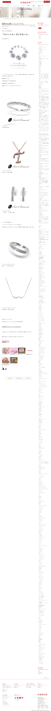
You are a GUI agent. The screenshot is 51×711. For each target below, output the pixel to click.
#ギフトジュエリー (42, 279)
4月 (39, 493)
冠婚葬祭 (40, 658)
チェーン (40, 585)
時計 (39, 259)
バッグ (40, 629)
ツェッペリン (41, 364)
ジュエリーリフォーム (16, 6)
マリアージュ (41, 209)
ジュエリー (8, 6)
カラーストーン (41, 248)
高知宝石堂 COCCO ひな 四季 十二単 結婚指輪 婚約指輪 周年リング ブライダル (44, 104)
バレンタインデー (42, 501)
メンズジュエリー (42, 448)
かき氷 (40, 610)
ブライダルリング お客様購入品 (44, 462)
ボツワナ (40, 654)
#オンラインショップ (42, 302)
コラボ (40, 311)
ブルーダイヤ (41, 359)
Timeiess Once (41, 467)
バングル (40, 450)
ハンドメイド (41, 557)
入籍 (39, 523)
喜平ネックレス (41, 307)
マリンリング (41, 401)
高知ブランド (41, 634)
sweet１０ (40, 497)
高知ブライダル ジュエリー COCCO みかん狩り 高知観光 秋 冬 (44, 152)
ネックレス (40, 591)
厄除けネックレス (42, 264)
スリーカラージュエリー (43, 244)
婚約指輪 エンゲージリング (43, 602)
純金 (39, 344)
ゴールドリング (41, 299)
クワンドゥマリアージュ (43, 600)
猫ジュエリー (41, 53)
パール (40, 543)
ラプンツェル (41, 442)
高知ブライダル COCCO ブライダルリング (44, 146)
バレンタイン (41, 515)
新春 (39, 531)
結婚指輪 (40, 621)
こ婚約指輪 (40, 172)
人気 (39, 368)
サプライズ (40, 423)
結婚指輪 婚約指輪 (42, 242)
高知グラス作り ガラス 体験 (44, 168)
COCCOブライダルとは (6, 685)
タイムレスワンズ (42, 348)
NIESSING (40, 421)
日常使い (40, 64)
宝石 (39, 504)
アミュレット (41, 519)
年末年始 (40, 535)
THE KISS (40, 274)
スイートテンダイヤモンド (43, 386)
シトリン (40, 418)
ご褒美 (40, 309)
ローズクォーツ (41, 188)
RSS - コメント (40, 673)
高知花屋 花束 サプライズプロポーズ (44, 59)
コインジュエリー (42, 320)
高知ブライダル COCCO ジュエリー (44, 170)
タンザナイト (41, 562)
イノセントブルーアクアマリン (44, 488)
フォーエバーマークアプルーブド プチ (44, 474)
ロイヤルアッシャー (42, 648)
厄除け (40, 457)
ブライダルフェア (42, 647)
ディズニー (40, 628)
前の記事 (10, 378)
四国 (39, 362)
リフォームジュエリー (42, 49)
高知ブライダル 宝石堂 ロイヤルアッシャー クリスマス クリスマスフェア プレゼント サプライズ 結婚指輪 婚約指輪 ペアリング (44, 123)
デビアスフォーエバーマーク (43, 373)
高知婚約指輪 (41, 257)
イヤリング (40, 573)
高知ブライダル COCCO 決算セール (44, 161)
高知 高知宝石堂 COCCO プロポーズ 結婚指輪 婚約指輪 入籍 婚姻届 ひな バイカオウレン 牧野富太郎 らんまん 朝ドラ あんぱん (44, 99)
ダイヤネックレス (42, 352)
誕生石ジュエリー (42, 447)
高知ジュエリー (41, 230)
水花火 (40, 52)
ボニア (40, 630)
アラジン (40, 623)
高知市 (40, 374)
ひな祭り (40, 511)
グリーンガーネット (42, 518)
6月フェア (40, 466)
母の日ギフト (41, 329)
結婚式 (40, 409)
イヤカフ (40, 305)
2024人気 (40, 252)
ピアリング (40, 304)
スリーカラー (41, 245)
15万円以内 (41, 357)
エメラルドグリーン (42, 485)
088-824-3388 (40, 1)
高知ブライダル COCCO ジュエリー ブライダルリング (44, 193)
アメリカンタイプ (42, 558)
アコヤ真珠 (40, 410)
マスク (40, 335)
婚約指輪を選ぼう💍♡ (13, 354)
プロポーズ (40, 659)
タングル (40, 443)
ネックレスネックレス (42, 525)
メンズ (40, 250)
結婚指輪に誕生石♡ (29, 354)
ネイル (40, 512)
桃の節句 (40, 253)
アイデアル (40, 662)
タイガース (40, 314)
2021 (40, 425)
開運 (39, 411)
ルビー (40, 590)
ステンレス (40, 398)
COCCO (40, 568)
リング (40, 616)
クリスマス (40, 526)
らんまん (40, 212)
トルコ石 (40, 455)
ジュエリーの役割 (42, 367)
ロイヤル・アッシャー (42, 486)
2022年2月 (40, 402)
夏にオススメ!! (20, 354)
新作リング (40, 635)
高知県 (40, 516)
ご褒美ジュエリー (42, 276)
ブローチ (40, 388)
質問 (39, 361)
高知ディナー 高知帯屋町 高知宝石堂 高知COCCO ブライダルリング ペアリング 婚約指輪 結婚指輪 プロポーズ (44, 117)
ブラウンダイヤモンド (42, 524)
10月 (39, 438)
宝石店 (40, 433)
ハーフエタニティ (42, 476)
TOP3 (40, 369)
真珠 (39, 607)
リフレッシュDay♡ (13, 363)
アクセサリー (41, 481)
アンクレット (41, 582)
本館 (39, 569)
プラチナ (40, 377)
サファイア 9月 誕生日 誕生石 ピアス (43, 94)
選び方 (40, 472)
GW (39, 480)
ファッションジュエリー (43, 505)
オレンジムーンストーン (43, 381)
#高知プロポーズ (41, 281)
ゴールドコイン (41, 316)
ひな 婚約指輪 (41, 596)
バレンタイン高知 (42, 262)
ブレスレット (41, 587)
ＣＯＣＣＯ (40, 650)
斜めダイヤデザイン (42, 291)
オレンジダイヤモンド (42, 255)
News (40, 38)
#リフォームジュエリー (42, 286)
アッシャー (40, 315)
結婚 (39, 618)
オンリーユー (41, 599)
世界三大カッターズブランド (43, 221)
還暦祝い (40, 87)
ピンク (40, 449)
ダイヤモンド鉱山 (42, 653)
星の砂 (40, 404)
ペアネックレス (41, 273)
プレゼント (40, 507)
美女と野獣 (40, 439)
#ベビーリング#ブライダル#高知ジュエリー (44, 235)
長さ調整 (40, 336)
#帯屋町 (40, 278)
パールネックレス (42, 657)
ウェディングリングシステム (43, 463)
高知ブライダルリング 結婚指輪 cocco (44, 187)
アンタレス (40, 564)
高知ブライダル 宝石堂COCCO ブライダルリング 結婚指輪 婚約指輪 (44, 111)
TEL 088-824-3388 (41, 700)
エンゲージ (40, 534)
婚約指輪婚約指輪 (42, 605)
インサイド (40, 269)
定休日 (40, 426)
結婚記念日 (40, 371)
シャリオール (41, 528)
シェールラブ (41, 592)
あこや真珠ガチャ (42, 301)
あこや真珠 (40, 530)
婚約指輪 (40, 606)
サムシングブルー (42, 340)
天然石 (40, 583)
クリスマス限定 (41, 355)
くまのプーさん (41, 331)
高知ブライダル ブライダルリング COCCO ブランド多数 (44, 203)
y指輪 (40, 420)
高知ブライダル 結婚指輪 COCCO (43, 183)
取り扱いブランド (5, 689)
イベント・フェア (5, 698)
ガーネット (40, 563)
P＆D (40, 382)
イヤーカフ (40, 520)
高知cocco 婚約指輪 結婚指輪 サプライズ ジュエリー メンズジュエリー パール (44, 135)
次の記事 (27, 378)
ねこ (39, 54)
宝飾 (39, 415)
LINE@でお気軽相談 (40, 6)
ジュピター (40, 581)
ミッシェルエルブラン (42, 566)
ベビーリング (41, 620)
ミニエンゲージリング (42, 372)
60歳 (39, 86)
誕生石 (40, 588)
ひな (39, 637)
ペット (40, 228)
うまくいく (40, 67)
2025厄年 (40, 114)
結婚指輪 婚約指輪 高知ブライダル (44, 240)
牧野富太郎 (40, 214)
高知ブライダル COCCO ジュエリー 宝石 (44, 196)
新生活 (40, 496)
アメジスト (40, 540)
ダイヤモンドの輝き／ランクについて (7, 688)
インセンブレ (41, 328)
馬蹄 (39, 395)
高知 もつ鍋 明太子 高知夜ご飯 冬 (44, 92)
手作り (40, 69)
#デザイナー (41, 283)
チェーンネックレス (42, 288)
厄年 (39, 431)
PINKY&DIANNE (41, 611)
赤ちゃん (40, 619)
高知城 (40, 407)
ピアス (40, 586)
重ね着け (40, 483)
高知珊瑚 (40, 639)
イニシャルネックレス (42, 385)
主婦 (39, 445)
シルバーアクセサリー (42, 261)
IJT (39, 266)
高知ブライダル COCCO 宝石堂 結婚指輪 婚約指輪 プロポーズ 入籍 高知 (44, 139)
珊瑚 (39, 640)
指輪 (39, 642)
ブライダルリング (42, 633)
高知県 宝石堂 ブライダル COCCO (44, 174)
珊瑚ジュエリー (41, 638)
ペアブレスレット (42, 349)
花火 (39, 458)
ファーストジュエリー (42, 55)
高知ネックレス (41, 207)
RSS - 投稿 (40, 672)
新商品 (40, 452)
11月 (39, 547)
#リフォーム (41, 295)
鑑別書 (40, 324)
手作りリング (41, 45)
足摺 (39, 552)
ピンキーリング (41, 572)
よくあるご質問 (4, 703)
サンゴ (40, 412)
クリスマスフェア (42, 537)
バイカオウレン (41, 215)
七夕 (39, 464)
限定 (39, 435)
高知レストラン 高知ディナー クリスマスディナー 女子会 (44, 82)
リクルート (48, 6)
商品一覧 (3, 691)
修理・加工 (40, 597)
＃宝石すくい (41, 285)
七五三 (40, 478)
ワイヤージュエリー (42, 555)
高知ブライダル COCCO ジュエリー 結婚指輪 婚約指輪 (44, 181)
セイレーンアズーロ (42, 609)
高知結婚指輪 (41, 258)
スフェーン (40, 424)
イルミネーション (42, 406)
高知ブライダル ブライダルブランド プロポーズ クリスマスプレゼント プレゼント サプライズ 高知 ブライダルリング (44, 129)
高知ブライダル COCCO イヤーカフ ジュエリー (44, 201)
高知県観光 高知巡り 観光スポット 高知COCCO (44, 159)
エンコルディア (41, 392)
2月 (39, 514)
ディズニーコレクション (43, 624)
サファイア (40, 548)
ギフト (40, 495)
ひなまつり (40, 254)
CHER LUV (40, 601)
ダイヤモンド (41, 661)
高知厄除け (40, 263)
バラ (39, 292)
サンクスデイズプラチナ (43, 378)
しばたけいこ (41, 83)
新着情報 (34, 6)
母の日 (40, 330)
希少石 (40, 326)
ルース (40, 325)
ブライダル (2, 6)
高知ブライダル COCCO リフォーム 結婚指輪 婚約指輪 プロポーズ (44, 143)
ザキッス (40, 510)
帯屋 (39, 354)
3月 (39, 499)
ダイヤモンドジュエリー (43, 347)
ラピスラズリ (41, 454)
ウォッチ (23, 6)
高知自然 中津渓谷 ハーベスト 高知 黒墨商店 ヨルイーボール (44, 108)
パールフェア (41, 358)
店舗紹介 (28, 6)
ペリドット (40, 574)
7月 (39, 380)
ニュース (3, 699)
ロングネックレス (42, 396)
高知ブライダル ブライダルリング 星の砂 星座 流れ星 (44, 217)
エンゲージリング (42, 615)
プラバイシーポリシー (5, 704)
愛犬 (39, 226)
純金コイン (40, 333)
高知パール (40, 271)
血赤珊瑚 (40, 414)
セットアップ (41, 491)
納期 (39, 366)
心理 (39, 471)
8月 (39, 453)
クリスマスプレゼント (42, 429)
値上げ (40, 71)
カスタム (40, 225)
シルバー (40, 544)
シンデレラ (40, 580)
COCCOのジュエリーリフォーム (31, 685)
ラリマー (40, 539)
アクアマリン (41, 559)
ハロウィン (40, 430)
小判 (39, 345)
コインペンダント (42, 317)
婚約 (39, 561)
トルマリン (40, 554)
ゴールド (40, 343)
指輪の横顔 (40, 296)
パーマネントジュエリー (43, 47)
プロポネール (41, 509)
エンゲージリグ (41, 350)
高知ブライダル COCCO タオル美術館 (44, 155)
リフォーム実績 (28, 687)
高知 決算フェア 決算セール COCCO (44, 164)
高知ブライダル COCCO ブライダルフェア (44, 167)
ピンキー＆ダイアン (42, 383)
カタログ (40, 469)
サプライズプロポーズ (42, 282)
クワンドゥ (40, 376)
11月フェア (41, 538)
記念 (39, 391)
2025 (40, 157)
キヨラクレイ (41, 459)
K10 (39, 243)
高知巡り (40, 62)
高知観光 (40, 63)
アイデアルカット (42, 663)
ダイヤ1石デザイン (42, 297)
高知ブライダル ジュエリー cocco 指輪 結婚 (44, 178)
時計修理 (40, 48)
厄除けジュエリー (42, 419)
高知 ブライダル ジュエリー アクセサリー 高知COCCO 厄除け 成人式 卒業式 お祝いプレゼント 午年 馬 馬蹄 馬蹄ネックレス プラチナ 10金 (44, 76)
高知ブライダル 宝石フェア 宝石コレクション (44, 211)
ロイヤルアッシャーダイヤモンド (44, 224)
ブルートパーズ (41, 577)
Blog (39, 37)
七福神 (40, 342)
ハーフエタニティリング (5, 355)
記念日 (40, 502)
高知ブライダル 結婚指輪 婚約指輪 (44, 206)
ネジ (39, 393)
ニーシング (40, 643)
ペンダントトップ (42, 387)
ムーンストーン (41, 553)
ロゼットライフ (41, 593)
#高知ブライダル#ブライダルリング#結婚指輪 (44, 237)
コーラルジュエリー (42, 197)
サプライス (40, 533)
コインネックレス (42, 319)
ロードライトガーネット (43, 190)
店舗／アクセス (4, 697)
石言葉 (40, 247)
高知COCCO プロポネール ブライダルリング (44, 149)
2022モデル (41, 436)
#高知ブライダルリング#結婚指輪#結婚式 (44, 232)
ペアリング (40, 440)
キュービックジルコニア (43, 545)
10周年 (40, 405)
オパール (40, 542)
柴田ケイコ (40, 85)
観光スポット (41, 61)
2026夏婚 (40, 50)
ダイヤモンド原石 (42, 644)
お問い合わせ (34, 1)
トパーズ (40, 416)
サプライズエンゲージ (42, 290)
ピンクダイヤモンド (42, 492)
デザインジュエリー (42, 323)
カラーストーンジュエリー (43, 133)
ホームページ (41, 649)
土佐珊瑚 (40, 198)
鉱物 (39, 339)
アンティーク (41, 390)
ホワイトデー (41, 500)
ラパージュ (40, 604)
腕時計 (40, 645)
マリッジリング (41, 614)
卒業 (39, 57)
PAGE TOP (45, 677)
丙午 (39, 68)
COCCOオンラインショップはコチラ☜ (11, 326)
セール (40, 444)
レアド (40, 400)
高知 (39, 652)
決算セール (40, 363)
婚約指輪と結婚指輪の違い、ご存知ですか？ (5, 364)
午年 (39, 72)
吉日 (39, 293)
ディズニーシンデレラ (42, 461)
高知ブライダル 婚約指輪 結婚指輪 (44, 220)
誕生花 (40, 567)
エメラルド (40, 612)
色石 (39, 397)
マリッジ (40, 521)
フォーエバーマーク (42, 595)
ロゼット (40, 631)
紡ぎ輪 (40, 306)
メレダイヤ (40, 477)
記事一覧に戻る (33, 26)
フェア (40, 625)
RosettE (40, 626)
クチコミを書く (16, 699)
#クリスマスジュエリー (42, 277)
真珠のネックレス (42, 656)
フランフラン (41, 482)
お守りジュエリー (42, 272)
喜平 (39, 338)
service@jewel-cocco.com (42, 702)
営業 (39, 428)
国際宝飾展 (40, 267)
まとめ (40, 310)
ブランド (40, 191)
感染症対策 (40, 334)
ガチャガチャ (41, 300)
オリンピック (41, 312)
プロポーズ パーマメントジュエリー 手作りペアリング (44, 89)
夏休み (40, 176)
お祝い (40, 490)
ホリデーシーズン (42, 353)
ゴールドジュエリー (42, 468)
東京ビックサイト (42, 268)
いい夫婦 (40, 550)
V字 (39, 287)
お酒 (39, 66)
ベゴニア (40, 434)
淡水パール (40, 576)
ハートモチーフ (41, 506)
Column (40, 35)
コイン (40, 321)
